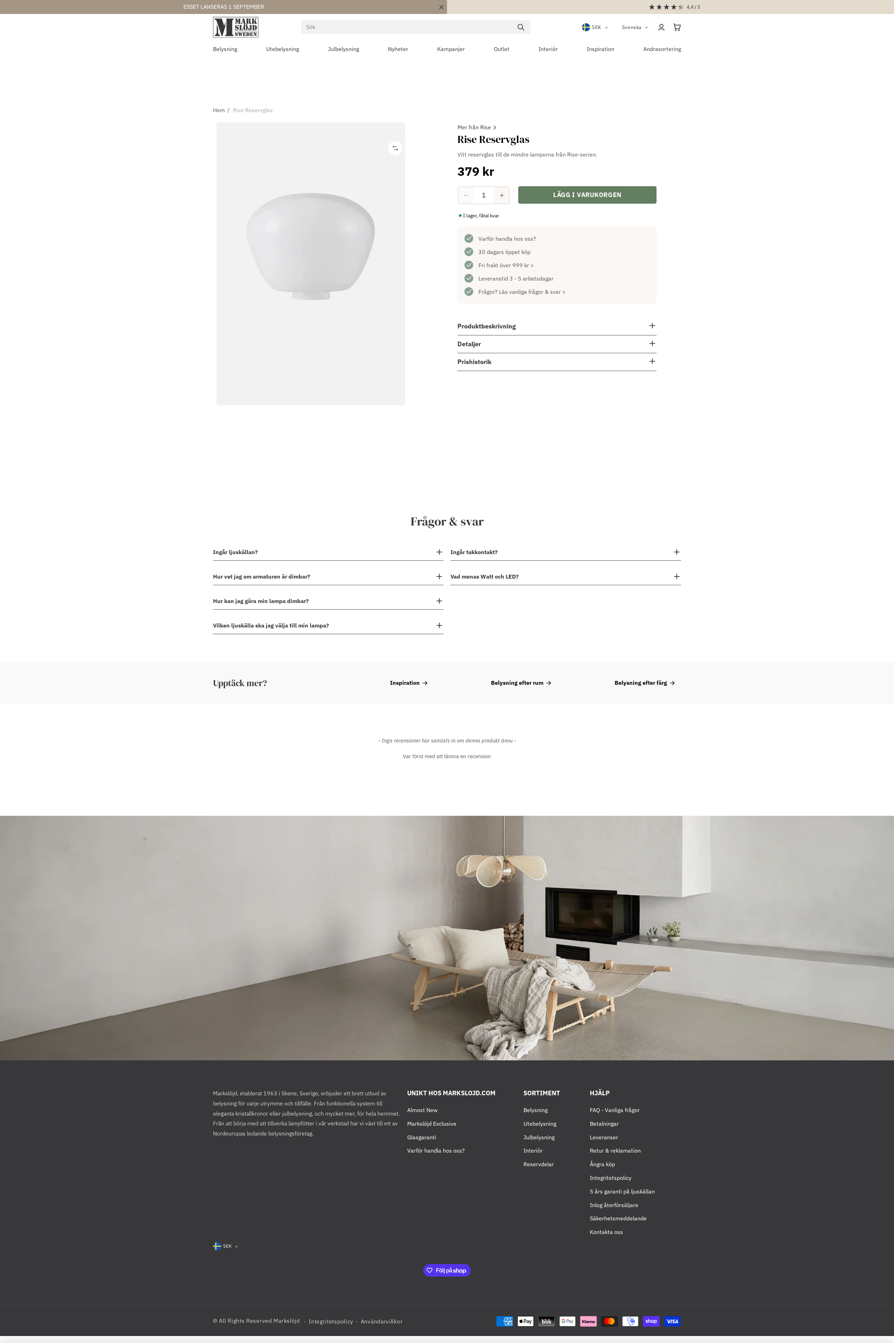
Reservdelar (538, 1164)
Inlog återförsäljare (614, 1205)
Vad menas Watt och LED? (484, 576)
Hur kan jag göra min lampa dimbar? (261, 600)
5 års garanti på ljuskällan (622, 1191)
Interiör (533, 1150)
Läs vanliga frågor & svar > (532, 291)
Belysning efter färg (641, 682)
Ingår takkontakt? (474, 552)
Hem (219, 110)
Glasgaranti (421, 1137)
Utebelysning (539, 1123)
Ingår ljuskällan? (235, 552)
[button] (677, 27)
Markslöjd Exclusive (431, 1123)
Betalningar (604, 1123)
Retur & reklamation (615, 1150)
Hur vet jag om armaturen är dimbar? (261, 576)
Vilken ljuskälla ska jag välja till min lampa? (271, 625)
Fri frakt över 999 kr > (506, 265)
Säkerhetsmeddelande (618, 1218)
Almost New (422, 1109)
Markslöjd (286, 1320)
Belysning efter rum (517, 682)
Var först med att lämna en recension (447, 756)
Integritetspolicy (610, 1177)
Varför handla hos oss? (507, 238)
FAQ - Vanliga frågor (615, 1109)
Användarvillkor (382, 1321)
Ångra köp (602, 1164)
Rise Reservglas (253, 110)
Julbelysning (539, 1137)
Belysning (535, 1109)
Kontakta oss (606, 1231)
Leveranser (604, 1137)
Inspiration (405, 682)
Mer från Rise (474, 127)
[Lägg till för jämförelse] (395, 148)
